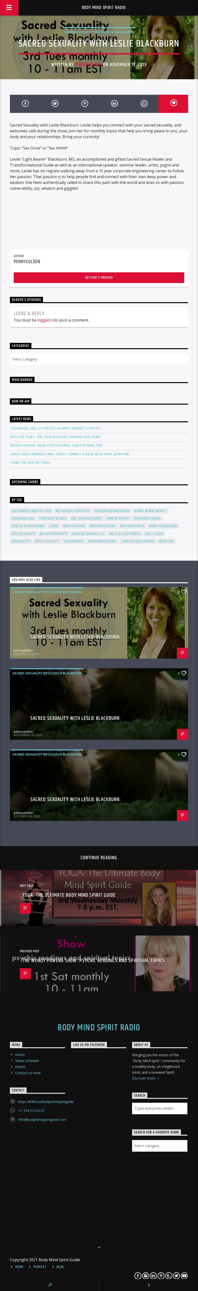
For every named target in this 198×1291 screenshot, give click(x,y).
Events (20, 1066)
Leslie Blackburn (28, 526)
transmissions (102, 541)
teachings (73, 541)
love (53, 526)
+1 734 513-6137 (31, 1110)
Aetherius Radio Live (31, 511)
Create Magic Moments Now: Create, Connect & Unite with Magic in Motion (69, 454)
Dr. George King (86, 518)
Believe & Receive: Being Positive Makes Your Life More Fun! (56, 445)
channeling (23, 518)
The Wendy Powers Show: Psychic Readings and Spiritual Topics (93, 960)
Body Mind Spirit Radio (104, 7)
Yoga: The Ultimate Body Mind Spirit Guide (69, 895)
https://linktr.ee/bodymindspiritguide (46, 1101)
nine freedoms (163, 526)
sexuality (21, 541)
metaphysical (103, 526)
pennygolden (88, 65)
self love (154, 534)
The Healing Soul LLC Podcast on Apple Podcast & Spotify (55, 428)
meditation (74, 526)
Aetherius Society (73, 511)
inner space (117, 518)
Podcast (40, 1267)
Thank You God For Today (30, 462)
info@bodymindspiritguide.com (42, 1119)
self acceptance (125, 534)
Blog (60, 1267)
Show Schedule (27, 1060)
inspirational (147, 518)
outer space (23, 534)
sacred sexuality (88, 534)
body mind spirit (150, 511)
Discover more (144, 1078)
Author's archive (99, 278)
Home (20, 1054)
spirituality (47, 541)
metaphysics (132, 526)
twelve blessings (137, 541)
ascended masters (112, 511)
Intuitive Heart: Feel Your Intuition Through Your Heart (55, 437)
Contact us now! (28, 1073)
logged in (45, 320)
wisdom (166, 541)
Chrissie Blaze (52, 518)
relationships (53, 534)
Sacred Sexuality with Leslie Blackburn (99, 32)
